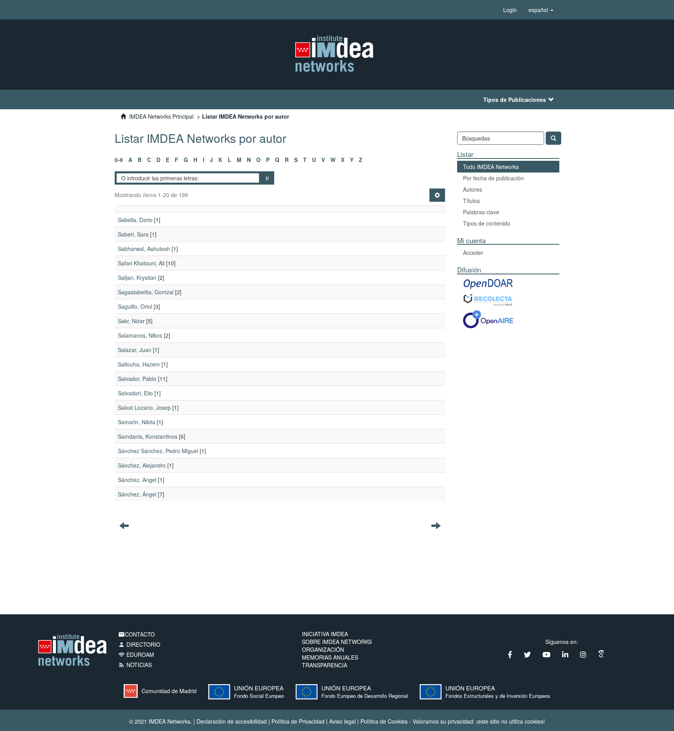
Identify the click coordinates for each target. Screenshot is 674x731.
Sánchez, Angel (137, 480)
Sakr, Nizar (131, 321)
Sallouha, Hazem (139, 364)
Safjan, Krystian (137, 277)
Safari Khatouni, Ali (141, 263)
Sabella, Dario (135, 220)
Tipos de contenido (486, 223)
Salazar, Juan (134, 350)
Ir (267, 178)
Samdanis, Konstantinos (147, 436)
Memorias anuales (330, 657)
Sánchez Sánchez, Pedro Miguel (158, 451)
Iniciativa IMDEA (325, 634)
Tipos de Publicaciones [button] (514, 99)
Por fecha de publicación (493, 178)
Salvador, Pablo (137, 378)
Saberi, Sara (133, 234)
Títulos (471, 201)
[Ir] (553, 138)
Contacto (136, 634)
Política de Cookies (384, 721)
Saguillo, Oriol (135, 306)
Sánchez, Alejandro (142, 465)
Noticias (135, 665)
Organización (323, 649)
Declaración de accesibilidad (232, 721)
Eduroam (136, 654)
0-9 (119, 160)
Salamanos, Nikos (140, 335)
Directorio (139, 644)
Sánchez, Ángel (137, 494)
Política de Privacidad (298, 721)
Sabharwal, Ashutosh (144, 249)
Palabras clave (481, 212)
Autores (472, 189)
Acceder (473, 252)
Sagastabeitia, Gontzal (146, 292)
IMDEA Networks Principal (161, 116)
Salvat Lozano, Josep (144, 407)
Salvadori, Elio (135, 393)
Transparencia (324, 665)
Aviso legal (342, 721)
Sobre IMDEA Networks (337, 642)
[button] (541, 10)
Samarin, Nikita (136, 422)
